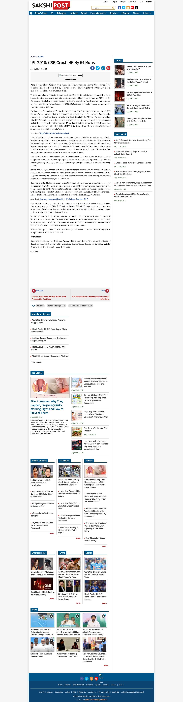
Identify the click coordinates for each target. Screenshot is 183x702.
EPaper (114, 1)
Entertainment (97, 13)
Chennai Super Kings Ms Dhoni (81, 306)
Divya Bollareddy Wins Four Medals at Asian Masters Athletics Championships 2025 (42, 632)
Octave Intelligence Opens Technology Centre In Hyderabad (69, 518)
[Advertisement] (91, 34)
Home (31, 13)
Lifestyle (125, 13)
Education (132, 1)
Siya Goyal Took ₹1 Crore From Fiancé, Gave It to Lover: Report (67, 596)
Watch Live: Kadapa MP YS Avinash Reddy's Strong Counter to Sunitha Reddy (93, 632)
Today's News (41, 13)
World (84, 13)
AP (52, 13)
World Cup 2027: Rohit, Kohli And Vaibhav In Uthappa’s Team (95, 574)
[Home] (51, 5)
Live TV (105, 1)
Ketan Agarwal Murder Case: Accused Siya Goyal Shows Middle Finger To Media (69, 574)
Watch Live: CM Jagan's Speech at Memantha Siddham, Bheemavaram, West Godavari (68, 632)
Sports (113, 13)
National (74, 13)
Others (146, 13)
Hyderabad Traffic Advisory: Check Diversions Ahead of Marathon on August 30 (68, 482)
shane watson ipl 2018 (56, 306)
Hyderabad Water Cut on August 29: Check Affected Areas (68, 506)
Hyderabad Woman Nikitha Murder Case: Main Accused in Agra (69, 493)
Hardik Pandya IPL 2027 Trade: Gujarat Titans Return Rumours (95, 596)
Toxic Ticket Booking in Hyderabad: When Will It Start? (68, 530)
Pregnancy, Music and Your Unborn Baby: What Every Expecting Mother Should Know (96, 414)
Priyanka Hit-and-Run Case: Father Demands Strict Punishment (41, 525)
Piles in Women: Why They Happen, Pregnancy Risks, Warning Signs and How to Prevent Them (46, 407)
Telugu (122, 1)
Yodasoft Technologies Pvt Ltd (96, 700)
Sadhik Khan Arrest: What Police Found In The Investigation (40, 482)
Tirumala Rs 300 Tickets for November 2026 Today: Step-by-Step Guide (41, 494)
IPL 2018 (40, 306)
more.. (52, 533)
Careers (149, 1)
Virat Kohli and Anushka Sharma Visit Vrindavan (50, 356)
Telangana (61, 13)
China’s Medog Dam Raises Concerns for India (133, 163)
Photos (136, 13)
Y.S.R (141, 1)
